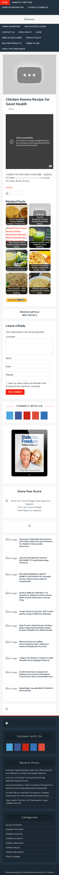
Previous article (29, 312)
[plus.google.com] (29, 12)
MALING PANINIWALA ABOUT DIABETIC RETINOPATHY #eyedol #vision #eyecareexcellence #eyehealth (35, 577)
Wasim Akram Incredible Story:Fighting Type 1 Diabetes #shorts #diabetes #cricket (34, 644)
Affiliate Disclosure (35, 27)
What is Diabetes (13, 856)
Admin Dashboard (11, 27)
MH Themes (49, 872)
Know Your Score (29, 491)
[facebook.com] (18, 12)
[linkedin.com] (40, 12)
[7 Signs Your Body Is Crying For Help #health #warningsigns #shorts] (11, 658)
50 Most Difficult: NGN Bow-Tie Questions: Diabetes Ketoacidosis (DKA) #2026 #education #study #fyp (35, 596)
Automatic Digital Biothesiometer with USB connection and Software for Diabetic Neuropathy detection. (36, 543)
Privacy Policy (33, 38)
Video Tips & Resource (13, 49)
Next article (29, 315)
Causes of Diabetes (38, 7)
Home (5, 2)
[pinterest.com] (35, 12)
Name (9, 358)
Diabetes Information (14, 829)
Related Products (11, 43)
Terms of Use (32, 43)
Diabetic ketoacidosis (14, 843)
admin (11, 109)
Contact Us (8, 32)
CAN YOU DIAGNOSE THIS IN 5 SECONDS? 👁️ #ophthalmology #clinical (34, 560)
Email (8, 366)
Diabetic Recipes (13, 847)
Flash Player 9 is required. (29, 510)
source (9, 187)
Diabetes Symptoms (22, 2)
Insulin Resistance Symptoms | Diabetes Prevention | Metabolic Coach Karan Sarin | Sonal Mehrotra (36, 674)
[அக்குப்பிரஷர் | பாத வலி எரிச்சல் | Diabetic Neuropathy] (11, 688)
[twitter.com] (23, 12)
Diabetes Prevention (13, 7)
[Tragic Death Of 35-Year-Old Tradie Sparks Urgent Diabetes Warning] (11, 612)
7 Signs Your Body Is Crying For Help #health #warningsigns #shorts (36, 659)
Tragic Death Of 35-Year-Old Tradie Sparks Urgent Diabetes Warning (36, 612)
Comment (10, 337)
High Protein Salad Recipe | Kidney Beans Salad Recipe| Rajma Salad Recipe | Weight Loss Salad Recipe (35, 627)
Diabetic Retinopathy (14, 852)
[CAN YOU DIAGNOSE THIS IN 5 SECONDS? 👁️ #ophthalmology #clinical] (11, 558)
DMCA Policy (25, 32)
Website (9, 375)
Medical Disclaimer (12, 38)
